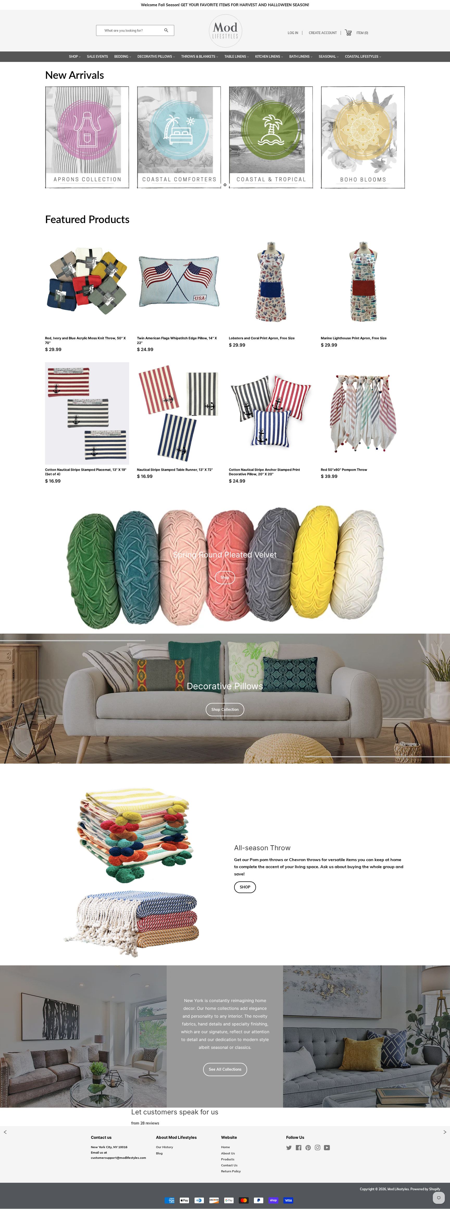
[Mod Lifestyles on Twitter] (289, 1149)
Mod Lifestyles (398, 1189)
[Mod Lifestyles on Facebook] (299, 1149)
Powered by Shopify (425, 1189)
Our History (164, 1147)
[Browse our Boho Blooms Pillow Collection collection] (363, 142)
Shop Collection (225, 709)
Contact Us (229, 1165)
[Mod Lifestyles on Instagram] (317, 1149)
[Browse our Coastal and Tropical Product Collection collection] (271, 142)
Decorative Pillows (155, 56)
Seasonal (328, 56)
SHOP (245, 887)
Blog (159, 1153)
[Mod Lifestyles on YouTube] (327, 1149)
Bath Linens (299, 56)
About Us (228, 1153)
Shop (74, 56)
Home (225, 1147)
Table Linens (235, 56)
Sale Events (97, 56)
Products (227, 1159)
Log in (293, 33)
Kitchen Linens (268, 56)
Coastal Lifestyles (362, 56)
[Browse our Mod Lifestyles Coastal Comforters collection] (179, 142)
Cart (343, 31)
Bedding (121, 56)
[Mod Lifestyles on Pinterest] (308, 1149)
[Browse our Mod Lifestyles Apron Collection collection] (87, 142)
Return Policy (231, 1171)
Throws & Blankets (198, 56)
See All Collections (225, 1069)
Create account (323, 33)
